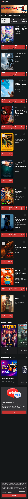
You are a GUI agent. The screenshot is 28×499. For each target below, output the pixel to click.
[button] (6, 8)
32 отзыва (17, 199)
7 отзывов (17, 227)
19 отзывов (18, 305)
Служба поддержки (14, 412)
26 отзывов (18, 119)
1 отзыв (17, 61)
